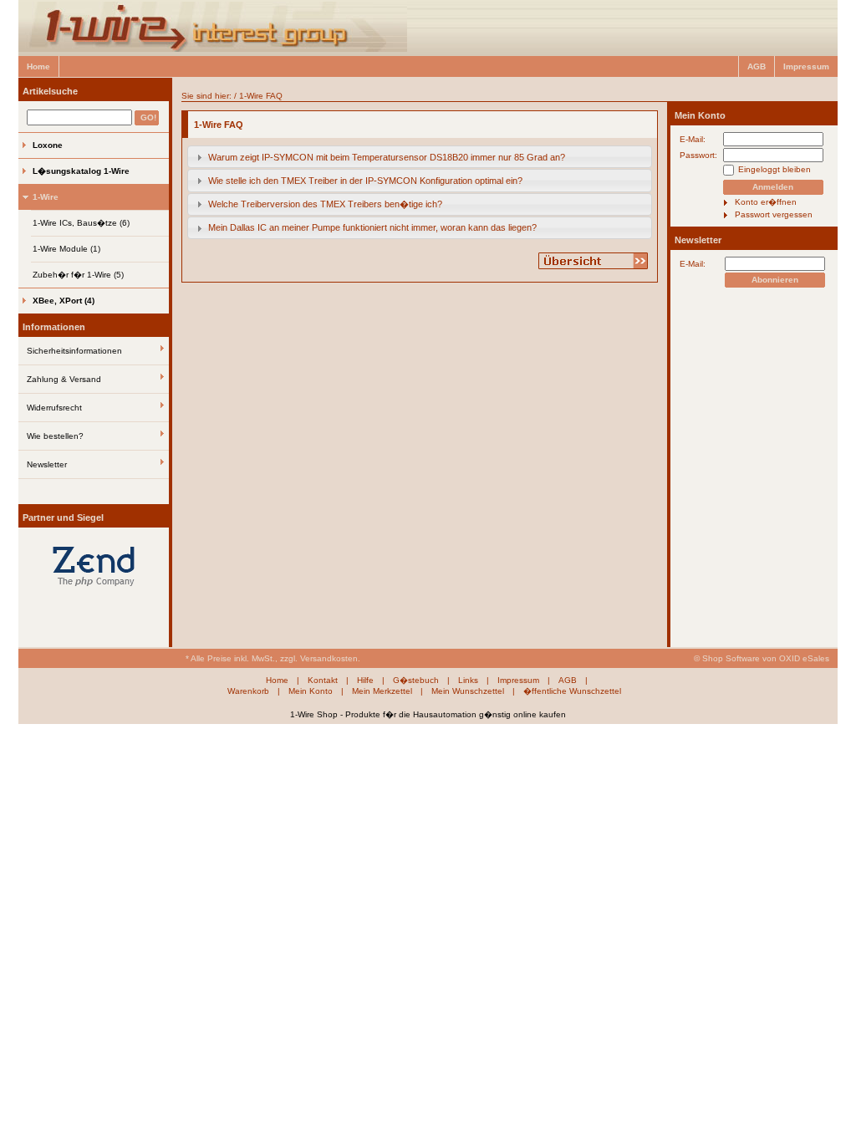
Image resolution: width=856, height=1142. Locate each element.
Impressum (806, 66)
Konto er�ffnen (766, 201)
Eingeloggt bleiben (774, 169)
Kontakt (323, 680)
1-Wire (46, 196)
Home (38, 66)
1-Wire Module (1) (66, 248)
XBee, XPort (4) (63, 300)
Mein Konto (700, 115)
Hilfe (365, 680)
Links (468, 680)
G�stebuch (416, 680)
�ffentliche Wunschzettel (572, 691)
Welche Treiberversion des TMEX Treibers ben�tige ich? (325, 204)
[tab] (419, 156)
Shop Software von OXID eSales (765, 658)
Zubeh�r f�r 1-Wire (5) (78, 274)
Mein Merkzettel (382, 691)
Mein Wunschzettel (467, 691)
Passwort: (698, 155)
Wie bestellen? (55, 436)
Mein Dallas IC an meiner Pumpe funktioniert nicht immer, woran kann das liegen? (372, 227)
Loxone (48, 145)
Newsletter (47, 464)
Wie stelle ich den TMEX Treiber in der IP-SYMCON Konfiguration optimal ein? (365, 181)
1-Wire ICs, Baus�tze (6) (81, 222)
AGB (756, 66)
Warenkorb (248, 691)
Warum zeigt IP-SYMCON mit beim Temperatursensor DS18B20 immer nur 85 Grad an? (386, 157)
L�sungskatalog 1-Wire (81, 171)
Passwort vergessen (774, 214)
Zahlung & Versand (64, 379)
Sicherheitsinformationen (74, 350)
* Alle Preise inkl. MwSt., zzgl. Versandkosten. (273, 658)
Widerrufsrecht (54, 407)
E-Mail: (693, 139)
